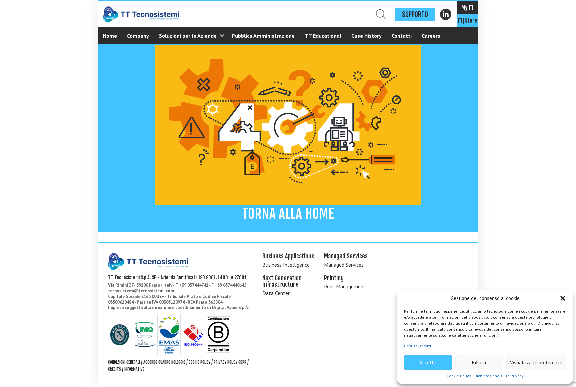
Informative (134, 369)
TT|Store (467, 20)
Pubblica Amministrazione (263, 35)
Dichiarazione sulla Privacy (499, 375)
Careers (431, 35)
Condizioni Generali (124, 362)
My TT (467, 7)
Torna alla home (288, 213)
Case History (366, 35)
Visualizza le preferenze (536, 362)
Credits (114, 369)
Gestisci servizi (417, 345)
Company (138, 35)
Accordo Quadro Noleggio (164, 362)
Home (110, 35)
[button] (562, 298)
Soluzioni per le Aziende (188, 35)
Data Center (276, 293)
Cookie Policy (459, 375)
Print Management (345, 286)
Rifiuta (479, 362)
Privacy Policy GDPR (230, 362)
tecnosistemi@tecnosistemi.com (141, 291)
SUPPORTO (415, 14)
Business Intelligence (286, 264)
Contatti (402, 35)
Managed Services (344, 264)
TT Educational (323, 35)
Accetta (427, 362)
